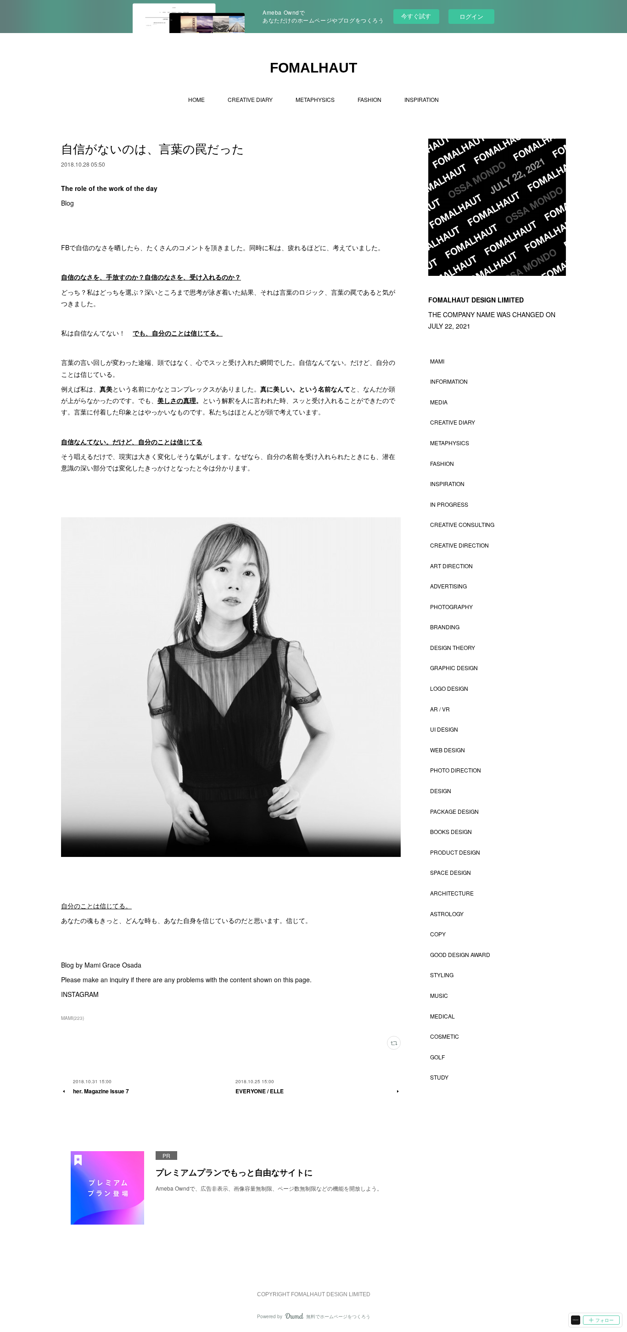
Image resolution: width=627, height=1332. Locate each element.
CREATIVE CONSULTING (462, 524)
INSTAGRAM (80, 994)
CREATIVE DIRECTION (459, 545)
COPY (438, 934)
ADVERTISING (448, 586)
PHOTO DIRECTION (455, 770)
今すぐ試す (416, 15)
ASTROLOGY (447, 914)
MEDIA (439, 402)
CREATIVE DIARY (250, 99)
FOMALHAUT (313, 67)
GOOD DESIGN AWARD (460, 954)
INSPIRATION (421, 99)
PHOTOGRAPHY (451, 606)
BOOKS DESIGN (451, 831)
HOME (196, 99)
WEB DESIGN (447, 750)
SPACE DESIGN (450, 872)
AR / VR (440, 709)
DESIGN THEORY (452, 647)
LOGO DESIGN (449, 688)
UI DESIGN (444, 729)
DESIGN (440, 791)
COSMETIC (444, 1036)
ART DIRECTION (451, 566)
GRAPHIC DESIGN (454, 668)
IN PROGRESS (449, 504)
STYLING (441, 975)
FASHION (369, 99)
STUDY (439, 1077)
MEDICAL (442, 1016)
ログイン (471, 16)
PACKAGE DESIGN (454, 811)
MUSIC (439, 995)
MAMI (437, 361)
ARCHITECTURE (452, 893)
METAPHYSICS (315, 99)
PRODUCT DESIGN (455, 852)
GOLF (437, 1057)
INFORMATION (449, 381)
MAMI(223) (72, 1018)
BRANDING (444, 627)
